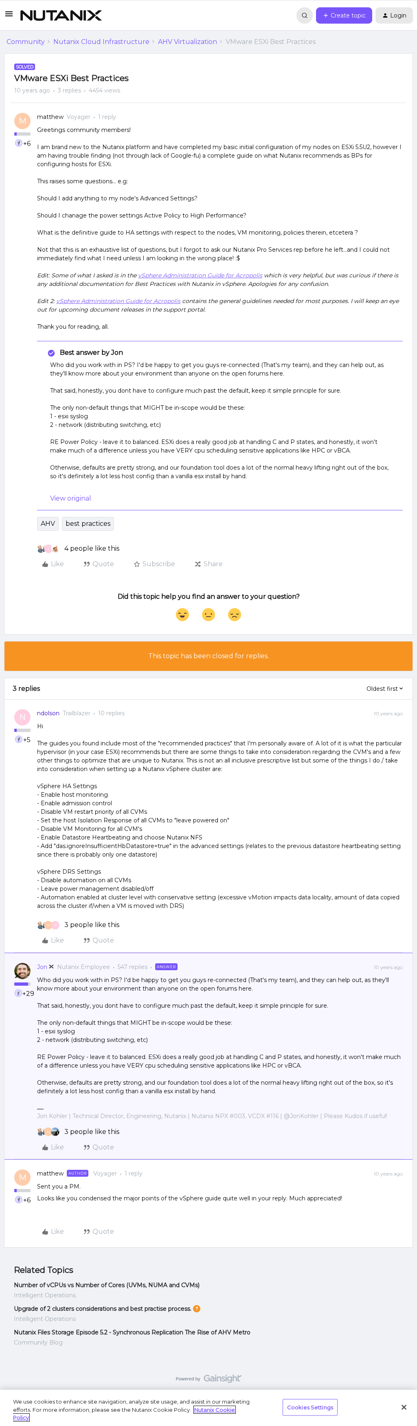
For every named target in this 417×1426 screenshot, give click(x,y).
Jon (42, 967)
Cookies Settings (310, 1407)
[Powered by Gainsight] (208, 1381)
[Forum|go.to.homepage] (61, 15)
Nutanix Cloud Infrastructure (101, 42)
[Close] (404, 1407)
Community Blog (38, 1342)
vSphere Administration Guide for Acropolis (200, 275)
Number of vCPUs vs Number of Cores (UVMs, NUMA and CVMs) (107, 1285)
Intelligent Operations (45, 1295)
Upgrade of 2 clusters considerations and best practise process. (102, 1308)
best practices (88, 523)
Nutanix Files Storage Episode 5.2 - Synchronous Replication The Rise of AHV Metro (132, 1332)
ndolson (48, 713)
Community (26, 42)
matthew (50, 117)
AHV (48, 523)
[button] (9, 16)
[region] (208, 1408)
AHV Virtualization (187, 42)
